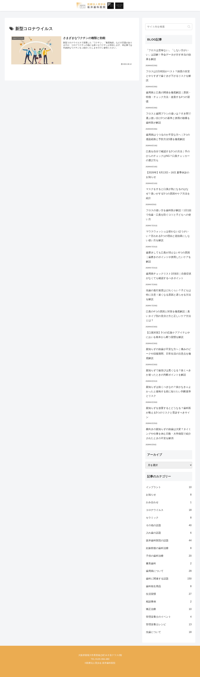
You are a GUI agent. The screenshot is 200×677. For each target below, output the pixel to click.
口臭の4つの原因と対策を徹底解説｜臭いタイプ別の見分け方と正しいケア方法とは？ (168, 316)
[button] (189, 26)
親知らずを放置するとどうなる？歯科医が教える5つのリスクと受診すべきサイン (168, 412)
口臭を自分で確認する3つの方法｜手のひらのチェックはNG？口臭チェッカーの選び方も (168, 156)
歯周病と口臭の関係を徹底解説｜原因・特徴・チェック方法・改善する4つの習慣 (168, 97)
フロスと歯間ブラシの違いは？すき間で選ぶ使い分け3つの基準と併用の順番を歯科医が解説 (168, 118)
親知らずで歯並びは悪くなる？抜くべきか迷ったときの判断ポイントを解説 (168, 372)
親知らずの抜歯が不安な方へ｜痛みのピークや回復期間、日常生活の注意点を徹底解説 (168, 354)
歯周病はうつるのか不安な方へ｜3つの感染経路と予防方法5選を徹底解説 (168, 137)
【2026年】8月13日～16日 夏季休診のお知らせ (167, 174)
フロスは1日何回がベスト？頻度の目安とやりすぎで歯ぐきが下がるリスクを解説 (168, 76)
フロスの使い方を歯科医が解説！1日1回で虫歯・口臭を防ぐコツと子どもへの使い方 (168, 215)
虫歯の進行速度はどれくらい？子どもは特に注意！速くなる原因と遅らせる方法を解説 (168, 295)
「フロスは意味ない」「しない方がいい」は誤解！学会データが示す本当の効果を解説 (168, 55)
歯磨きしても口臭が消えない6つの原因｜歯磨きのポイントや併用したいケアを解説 (168, 257)
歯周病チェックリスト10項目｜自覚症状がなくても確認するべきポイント (168, 275)
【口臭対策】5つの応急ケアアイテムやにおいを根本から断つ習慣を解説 (168, 334)
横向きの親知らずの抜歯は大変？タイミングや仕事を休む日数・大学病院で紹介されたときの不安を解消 (168, 434)
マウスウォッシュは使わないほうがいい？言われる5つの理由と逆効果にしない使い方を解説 (168, 236)
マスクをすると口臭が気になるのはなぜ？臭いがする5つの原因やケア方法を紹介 (168, 193)
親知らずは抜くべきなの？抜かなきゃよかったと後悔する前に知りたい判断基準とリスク (168, 391)
